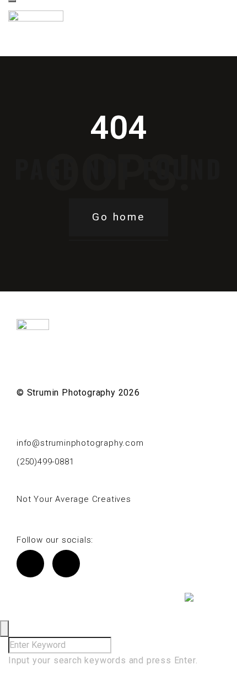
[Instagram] (66, 563)
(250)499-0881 (45, 462)
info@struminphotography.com (80, 443)
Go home (118, 216)
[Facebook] (30, 563)
